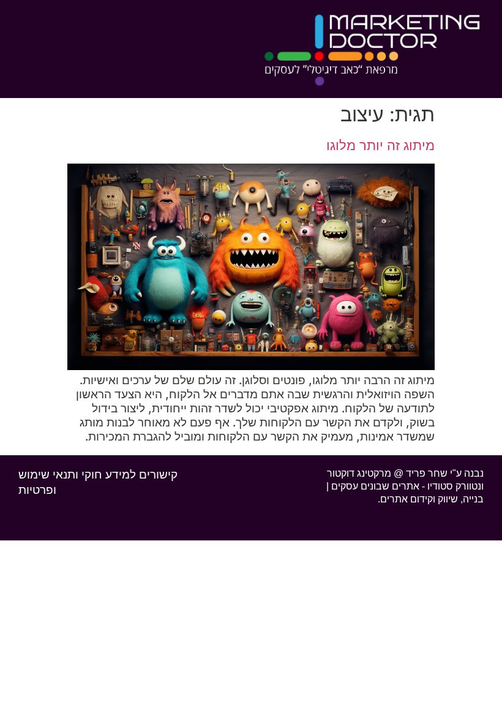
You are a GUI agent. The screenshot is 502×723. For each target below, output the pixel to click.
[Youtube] (230, 472)
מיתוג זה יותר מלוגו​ (380, 145)
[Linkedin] (253, 472)
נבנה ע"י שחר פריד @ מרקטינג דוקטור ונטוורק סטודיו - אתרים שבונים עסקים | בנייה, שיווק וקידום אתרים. (405, 486)
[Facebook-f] (277, 472)
